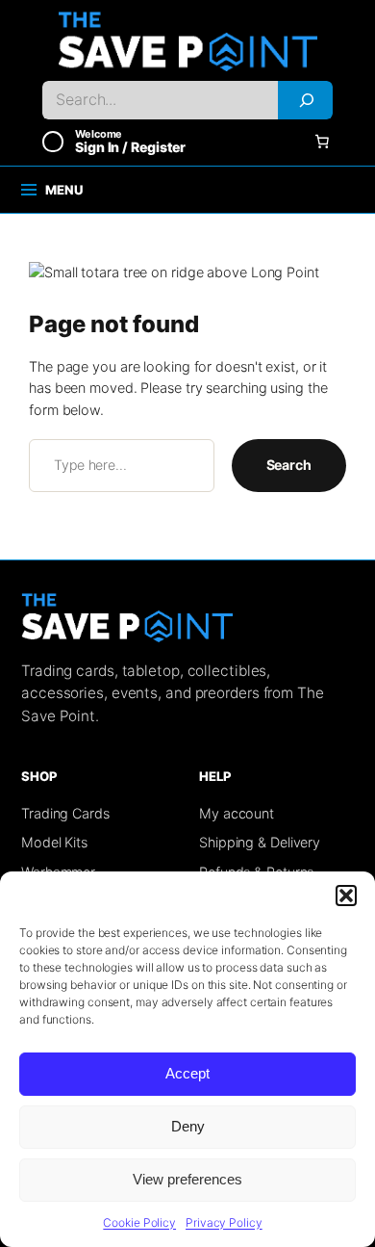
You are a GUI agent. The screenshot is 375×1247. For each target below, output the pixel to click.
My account (236, 813)
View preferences (187, 1179)
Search (289, 464)
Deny (188, 1126)
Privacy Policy (224, 1222)
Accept (187, 1073)
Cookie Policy (139, 1222)
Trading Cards (65, 813)
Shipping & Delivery (259, 842)
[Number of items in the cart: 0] (322, 141)
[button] (346, 895)
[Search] (305, 100)
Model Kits (54, 842)
